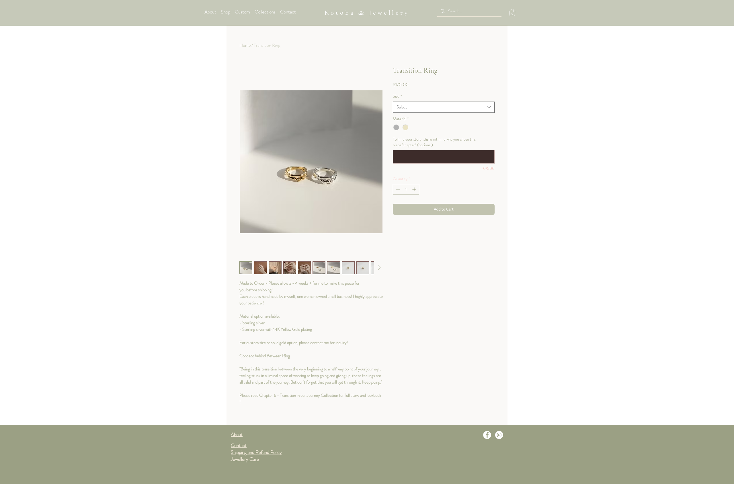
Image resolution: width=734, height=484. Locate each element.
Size (397, 96)
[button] (512, 12)
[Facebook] (487, 435)
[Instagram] (499, 435)
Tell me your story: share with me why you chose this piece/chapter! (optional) (434, 142)
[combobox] (444, 107)
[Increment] (414, 189)
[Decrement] (397, 189)
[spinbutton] (406, 189)
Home (245, 45)
